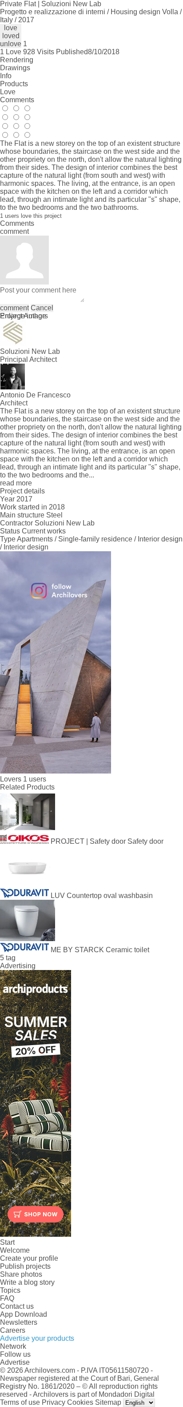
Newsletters (18, 1322)
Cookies (80, 1402)
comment (14, 308)
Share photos (21, 1274)
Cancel (42, 308)
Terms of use (20, 1402)
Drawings (15, 68)
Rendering (16, 60)
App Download (23, 1314)
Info (6, 76)
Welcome (15, 1250)
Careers (12, 1330)
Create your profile (29, 1258)
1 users (34, 779)
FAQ (7, 1298)
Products (14, 84)
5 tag (8, 958)
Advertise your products (37, 1338)
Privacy (53, 1402)
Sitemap (108, 1402)
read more (16, 483)
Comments (17, 100)
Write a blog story (27, 1282)
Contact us (17, 1306)
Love (8, 92)
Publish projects (25, 1266)
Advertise (15, 1362)
